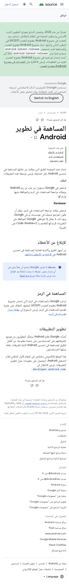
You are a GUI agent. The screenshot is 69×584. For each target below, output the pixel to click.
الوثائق (63, 15)
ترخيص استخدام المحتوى (35, 403)
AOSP (63, 112)
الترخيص (15, 563)
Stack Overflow (57, 544)
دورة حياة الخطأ (27, 275)
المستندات (51, 112)
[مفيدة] (42, 119)
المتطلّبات (62, 435)
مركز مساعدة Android (55, 522)
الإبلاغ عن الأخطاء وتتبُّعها (38, 254)
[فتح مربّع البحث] (31, 4)
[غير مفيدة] (37, 119)
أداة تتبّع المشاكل (58, 550)
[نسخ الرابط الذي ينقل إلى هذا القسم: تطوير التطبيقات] (35, 329)
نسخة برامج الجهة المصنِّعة (54, 452)
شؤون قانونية (28, 563)
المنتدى (41, 563)
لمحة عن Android (57, 563)
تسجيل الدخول (11, 4)
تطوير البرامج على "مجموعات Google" (47, 501)
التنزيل (63, 441)
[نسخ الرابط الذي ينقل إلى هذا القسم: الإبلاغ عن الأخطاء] (34, 243)
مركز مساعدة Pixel (57, 527)
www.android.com (55, 533)
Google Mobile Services (53, 539)
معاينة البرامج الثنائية (57, 447)
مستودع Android (57, 430)
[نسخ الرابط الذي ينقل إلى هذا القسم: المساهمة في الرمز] (34, 294)
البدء (40, 112)
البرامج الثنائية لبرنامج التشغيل (52, 458)
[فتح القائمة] (61, 4)
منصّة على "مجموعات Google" (51, 496)
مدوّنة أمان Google (56, 490)
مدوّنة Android (58, 484)
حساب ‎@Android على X (54, 473)
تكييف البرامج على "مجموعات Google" (47, 507)
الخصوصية (59, 569)
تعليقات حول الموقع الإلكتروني (36, 569)
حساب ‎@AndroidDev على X (52, 479)
